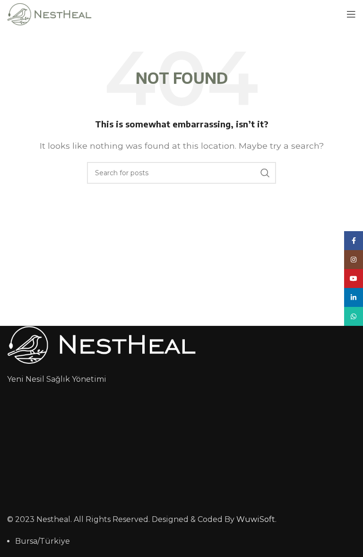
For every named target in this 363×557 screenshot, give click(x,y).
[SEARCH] (265, 173)
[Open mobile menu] (351, 14)
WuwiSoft (255, 519)
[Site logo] (49, 13)
